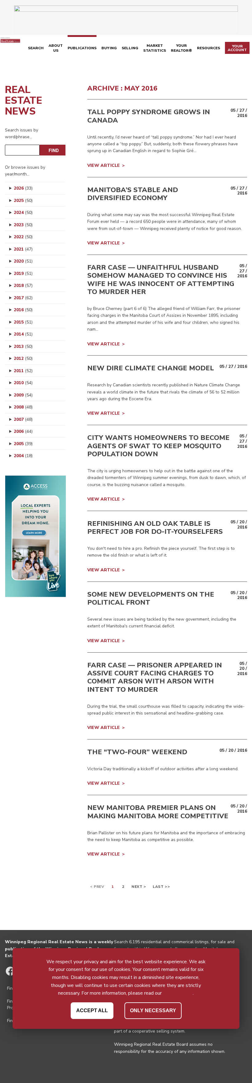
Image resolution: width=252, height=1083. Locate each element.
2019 (23, 273)
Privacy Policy (178, 993)
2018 (23, 285)
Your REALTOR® (181, 48)
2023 (23, 225)
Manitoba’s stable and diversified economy (132, 194)
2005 (23, 444)
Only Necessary (153, 1010)
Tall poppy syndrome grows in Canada (148, 116)
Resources (208, 48)
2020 (23, 261)
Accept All (92, 1010)
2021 (23, 249)
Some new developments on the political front (150, 598)
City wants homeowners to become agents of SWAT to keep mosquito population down (158, 446)
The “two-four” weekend (137, 752)
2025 (23, 200)
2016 (23, 310)
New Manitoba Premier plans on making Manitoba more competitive (157, 811)
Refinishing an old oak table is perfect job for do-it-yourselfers (155, 527)
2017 (23, 298)
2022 (23, 237)
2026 (23, 188)
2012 (23, 358)
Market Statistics (154, 48)
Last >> (161, 886)
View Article (103, 165)
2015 (23, 322)
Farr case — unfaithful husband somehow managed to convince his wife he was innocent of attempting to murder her (160, 279)
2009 (23, 395)
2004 (23, 456)
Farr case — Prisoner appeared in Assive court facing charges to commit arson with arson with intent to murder (154, 677)
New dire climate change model (150, 368)
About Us (56, 48)
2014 (23, 334)
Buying (109, 48)
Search (36, 48)
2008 (23, 407)
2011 (23, 371)
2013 (23, 346)
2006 (23, 431)
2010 (23, 383)
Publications (82, 48)
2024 (23, 212)
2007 (23, 419)
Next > (139, 886)
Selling (130, 48)
